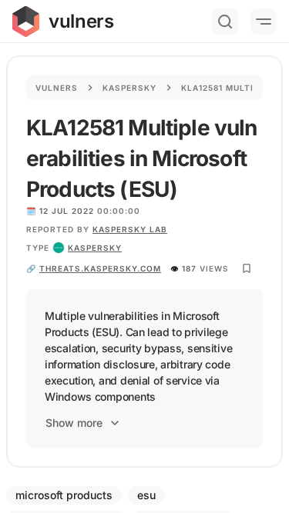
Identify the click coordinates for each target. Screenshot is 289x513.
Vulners (56, 87)
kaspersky (95, 247)
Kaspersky (129, 87)
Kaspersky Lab (129, 229)
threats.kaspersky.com (100, 268)
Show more (73, 422)
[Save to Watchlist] (246, 268)
